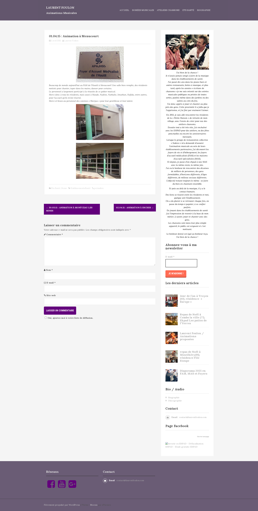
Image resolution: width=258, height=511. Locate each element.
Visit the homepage (203, 436)
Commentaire (54, 234)
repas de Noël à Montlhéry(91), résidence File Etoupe (190, 356)
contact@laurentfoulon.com (192, 417)
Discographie (175, 400)
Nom (49, 270)
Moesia (93, 505)
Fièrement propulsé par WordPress (62, 505)
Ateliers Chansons (168, 10)
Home (64, 188)
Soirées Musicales (143, 10)
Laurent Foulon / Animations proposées (192, 336)
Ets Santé (188, 10)
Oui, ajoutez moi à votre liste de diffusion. (70, 318)
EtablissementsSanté (80, 188)
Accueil (124, 10)
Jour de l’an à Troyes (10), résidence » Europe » (194, 299)
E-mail (51, 282)
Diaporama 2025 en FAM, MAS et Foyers (193, 372)
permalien (98, 188)
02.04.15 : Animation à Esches (135, 207)
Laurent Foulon (60, 7)
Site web (51, 295)
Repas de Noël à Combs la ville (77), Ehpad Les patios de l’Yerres (193, 319)
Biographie (203, 10)
